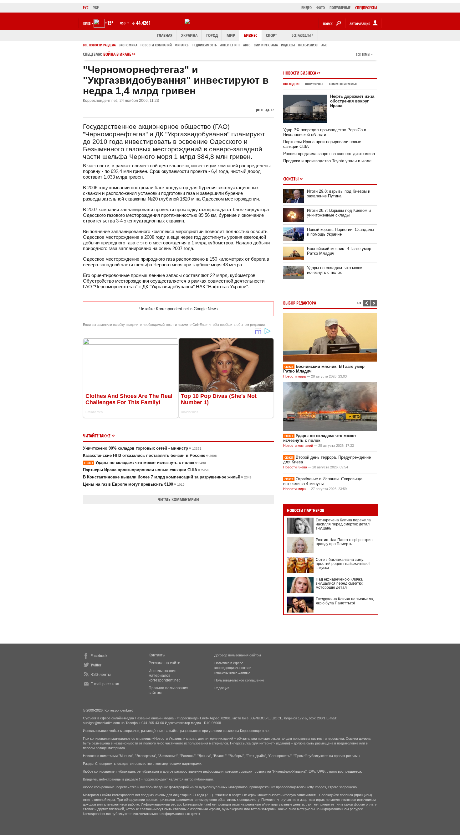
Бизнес (250, 35)
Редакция (221, 688)
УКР (96, 7)
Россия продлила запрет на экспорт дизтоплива (329, 153)
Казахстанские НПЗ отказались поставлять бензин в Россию (150, 455)
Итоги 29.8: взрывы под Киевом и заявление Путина (338, 193)
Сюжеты (291, 179)
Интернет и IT (230, 45)
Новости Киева (295, 467)
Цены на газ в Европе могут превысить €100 (134, 484)
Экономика (128, 45)
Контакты (157, 655)
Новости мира (294, 376)
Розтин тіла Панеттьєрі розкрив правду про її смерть (344, 542)
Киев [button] (87, 23)
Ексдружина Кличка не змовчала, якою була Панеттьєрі (345, 601)
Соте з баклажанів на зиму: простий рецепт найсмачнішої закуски (343, 563)
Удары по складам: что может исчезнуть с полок (145, 462)
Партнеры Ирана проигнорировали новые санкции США (146, 469)
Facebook (98, 656)
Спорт (271, 35)
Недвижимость (204, 45)
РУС (86, 7)
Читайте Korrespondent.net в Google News (178, 308)
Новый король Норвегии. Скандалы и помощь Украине (340, 232)
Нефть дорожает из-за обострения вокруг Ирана (352, 101)
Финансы (182, 45)
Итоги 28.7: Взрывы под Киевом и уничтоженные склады (339, 212)
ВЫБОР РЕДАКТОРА (299, 303)
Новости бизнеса (299, 73)
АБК (324, 45)
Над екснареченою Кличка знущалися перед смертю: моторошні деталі (339, 583)
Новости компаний (156, 45)
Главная (164, 35)
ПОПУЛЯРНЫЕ (340, 7)
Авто (247, 45)
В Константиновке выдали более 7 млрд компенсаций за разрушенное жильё (167, 477)
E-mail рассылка (104, 684)
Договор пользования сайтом (237, 655)
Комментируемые (343, 83)
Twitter (95, 665)
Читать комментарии (178, 499)
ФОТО (320, 7)
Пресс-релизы (308, 45)
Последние (291, 83)
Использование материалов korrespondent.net (164, 675)
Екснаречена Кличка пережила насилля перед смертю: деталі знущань (343, 524)
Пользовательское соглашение (239, 680)
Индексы (288, 45)
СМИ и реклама (266, 45)
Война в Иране (117, 54)
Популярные (314, 83)
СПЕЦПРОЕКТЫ (366, 7)
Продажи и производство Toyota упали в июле (327, 161)
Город (212, 35)
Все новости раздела (99, 45)
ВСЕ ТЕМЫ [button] (363, 54)
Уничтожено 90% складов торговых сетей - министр (142, 448)
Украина (189, 35)
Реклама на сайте (164, 663)
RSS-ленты (100, 674)
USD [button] (123, 23)
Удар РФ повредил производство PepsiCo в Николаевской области (324, 132)
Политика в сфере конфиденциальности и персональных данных (232, 667)
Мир (231, 35)
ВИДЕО (306, 7)
